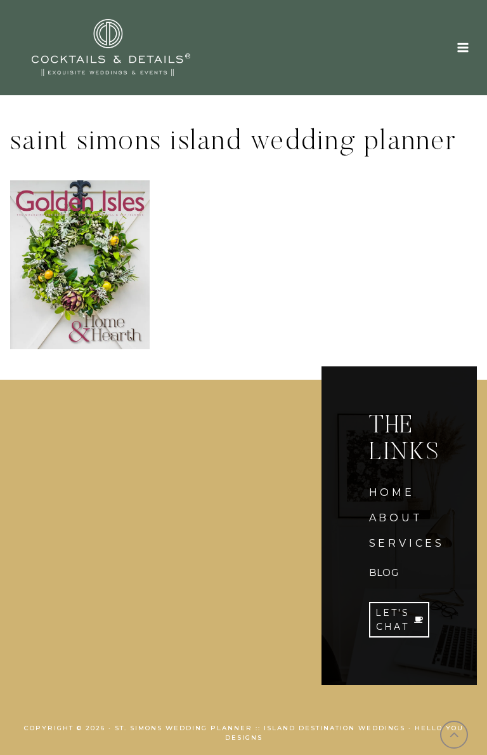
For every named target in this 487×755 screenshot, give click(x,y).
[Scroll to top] (454, 735)
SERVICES (407, 543)
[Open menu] (462, 47)
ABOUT (396, 518)
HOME (392, 492)
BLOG (383, 572)
